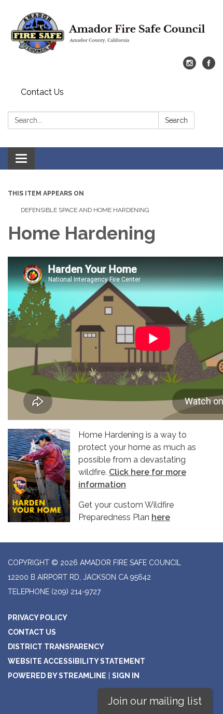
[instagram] (189, 67)
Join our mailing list (155, 701)
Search (176, 120)
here (160, 517)
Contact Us (42, 92)
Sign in (126, 675)
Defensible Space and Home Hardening (85, 210)
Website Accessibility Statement (76, 661)
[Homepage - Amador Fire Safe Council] (111, 33)
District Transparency (56, 646)
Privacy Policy (37, 617)
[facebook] (208, 67)
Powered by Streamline (57, 675)
